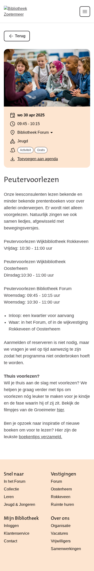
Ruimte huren (62, 504)
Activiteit (25, 150)
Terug (20, 36)
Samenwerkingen (66, 549)
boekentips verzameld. (40, 436)
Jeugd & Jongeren (19, 504)
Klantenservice (16, 533)
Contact (10, 541)
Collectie (11, 489)
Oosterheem (61, 489)
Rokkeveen (60, 497)
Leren (9, 497)
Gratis (41, 150)
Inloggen (11, 526)
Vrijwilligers (61, 541)
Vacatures (59, 533)
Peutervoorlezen (31, 179)
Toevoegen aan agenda (37, 159)
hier (60, 409)
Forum (56, 481)
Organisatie (61, 526)
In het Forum (14, 481)
